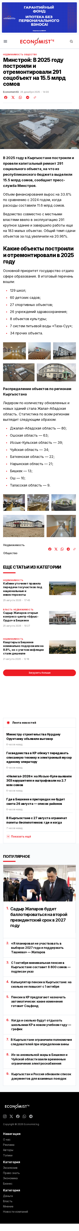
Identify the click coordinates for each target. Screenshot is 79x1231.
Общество (30, 54)
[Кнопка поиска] (71, 42)
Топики (7, 1155)
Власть (8, 610)
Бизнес (7, 1183)
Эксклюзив (10, 1167)
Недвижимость (13, 54)
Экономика (10, 1178)
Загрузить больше (40, 672)
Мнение (8, 1206)
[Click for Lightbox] (14, 351)
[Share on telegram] (27, 97)
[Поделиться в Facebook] (6, 97)
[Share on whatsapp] (19, 97)
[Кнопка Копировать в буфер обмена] (33, 97)
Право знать (11, 1173)
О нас (7, 1139)
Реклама (8, 1144)
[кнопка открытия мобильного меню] (5, 41)
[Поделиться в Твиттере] (12, 97)
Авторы (8, 1150)
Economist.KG (11, 92)
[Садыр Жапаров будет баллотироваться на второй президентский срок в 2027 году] (39, 883)
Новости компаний (15, 1211)
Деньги (8, 1196)
